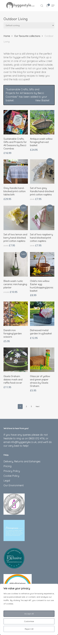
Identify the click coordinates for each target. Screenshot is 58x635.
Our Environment (14, 485)
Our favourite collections (27, 35)
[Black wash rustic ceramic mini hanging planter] (16, 264)
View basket (42, 100)
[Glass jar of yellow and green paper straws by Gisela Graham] (42, 359)
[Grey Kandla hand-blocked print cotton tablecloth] (16, 171)
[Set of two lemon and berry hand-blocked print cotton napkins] (16, 218)
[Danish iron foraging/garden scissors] (16, 313)
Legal (7, 480)
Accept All (29, 613)
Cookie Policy (11, 475)
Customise (29, 621)
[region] (29, 609)
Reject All (29, 629)
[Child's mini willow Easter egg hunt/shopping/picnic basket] (42, 264)
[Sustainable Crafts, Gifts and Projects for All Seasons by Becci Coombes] (16, 122)
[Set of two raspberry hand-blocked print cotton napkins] (42, 218)
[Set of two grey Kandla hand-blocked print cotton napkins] (42, 171)
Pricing (7, 466)
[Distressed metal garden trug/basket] (42, 313)
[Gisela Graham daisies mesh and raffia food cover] (16, 359)
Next (37, 406)
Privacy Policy (12, 471)
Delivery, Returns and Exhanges (22, 461)
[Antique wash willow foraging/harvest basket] (42, 122)
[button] (52, 5)
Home (7, 35)
